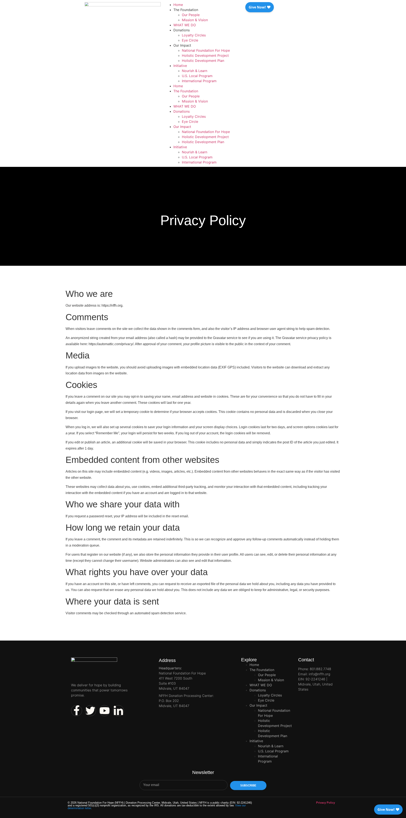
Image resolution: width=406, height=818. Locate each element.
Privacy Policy (325, 802)
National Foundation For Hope (206, 50)
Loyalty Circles (194, 35)
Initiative (180, 66)
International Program (199, 81)
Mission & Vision (195, 20)
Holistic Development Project (205, 55)
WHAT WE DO (184, 25)
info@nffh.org (319, 674)
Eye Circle (190, 40)
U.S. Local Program (197, 76)
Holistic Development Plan (203, 60)
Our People (191, 15)
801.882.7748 (320, 669)
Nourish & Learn (194, 71)
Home (178, 5)
